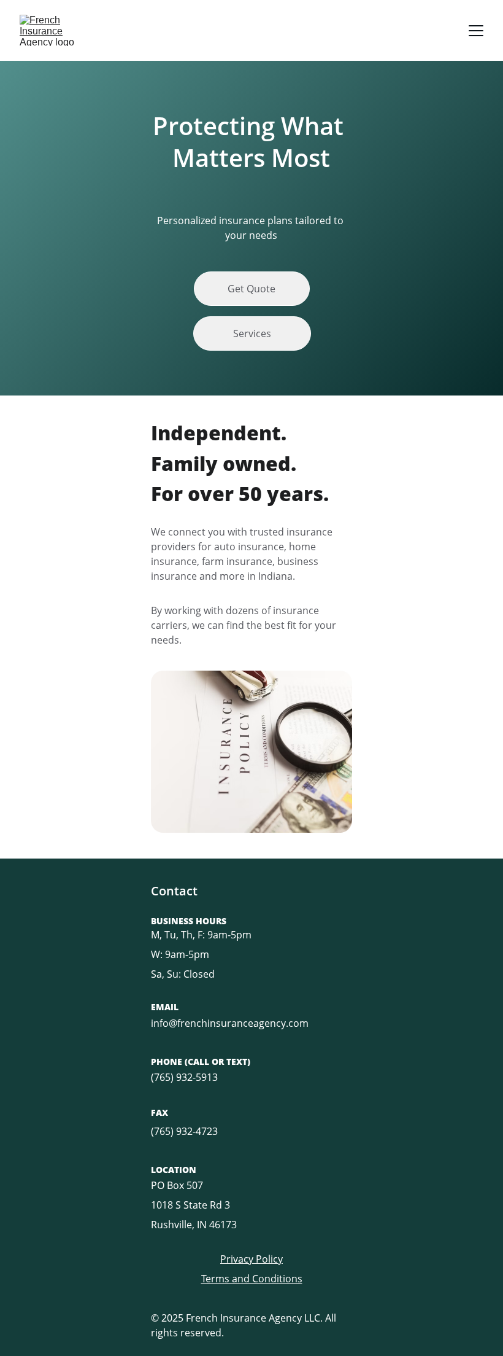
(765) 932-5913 (184, 1077)
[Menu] (476, 30)
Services (252, 333)
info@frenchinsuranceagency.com (230, 1023)
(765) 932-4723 (184, 1131)
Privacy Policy (251, 1259)
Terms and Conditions (251, 1278)
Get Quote (251, 288)
